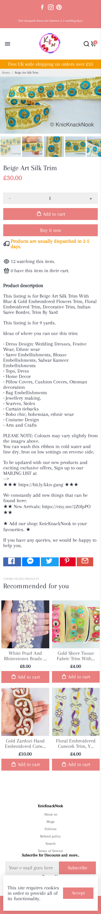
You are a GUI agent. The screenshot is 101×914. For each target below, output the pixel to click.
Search (50, 843)
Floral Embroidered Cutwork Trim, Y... (76, 743)
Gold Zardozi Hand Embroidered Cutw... (25, 743)
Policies (51, 829)
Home (6, 72)
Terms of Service (50, 851)
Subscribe (77, 867)
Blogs (51, 822)
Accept (78, 893)
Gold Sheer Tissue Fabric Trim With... (76, 655)
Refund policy (50, 836)
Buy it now (50, 230)
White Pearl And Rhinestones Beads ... (25, 655)
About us (50, 814)
